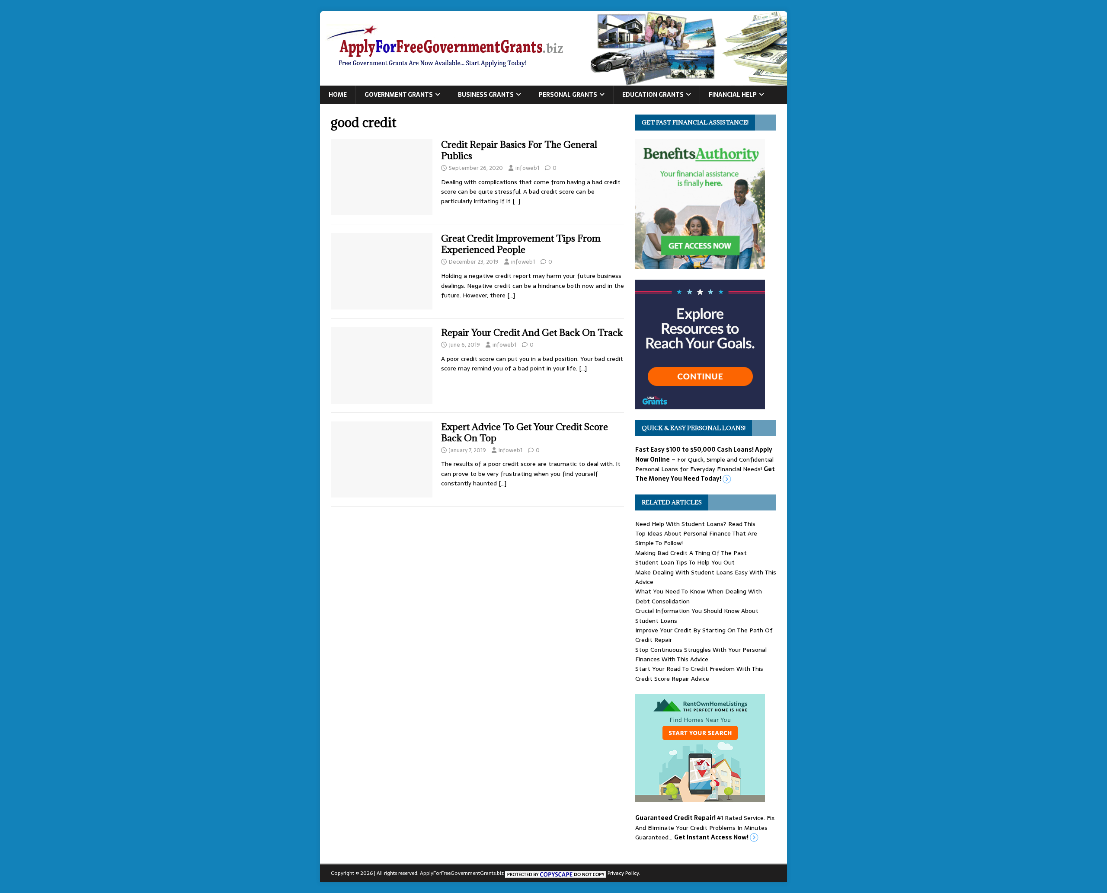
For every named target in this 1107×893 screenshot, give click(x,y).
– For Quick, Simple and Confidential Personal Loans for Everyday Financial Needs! (705, 464)
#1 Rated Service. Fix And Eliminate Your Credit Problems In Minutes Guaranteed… (704, 827)
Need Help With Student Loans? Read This (695, 524)
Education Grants (653, 94)
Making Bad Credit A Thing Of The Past (691, 553)
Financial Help (733, 94)
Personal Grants (568, 94)
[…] (516, 201)
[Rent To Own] (700, 797)
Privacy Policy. (624, 873)
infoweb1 (527, 167)
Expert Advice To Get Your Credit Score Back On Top (524, 432)
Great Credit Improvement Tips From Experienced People (521, 244)
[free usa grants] (700, 404)
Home (338, 94)
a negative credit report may (504, 276)
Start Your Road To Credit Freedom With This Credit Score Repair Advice (699, 673)
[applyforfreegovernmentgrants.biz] (553, 81)
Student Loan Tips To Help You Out (685, 562)
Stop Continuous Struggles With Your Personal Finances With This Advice (701, 654)
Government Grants (399, 94)
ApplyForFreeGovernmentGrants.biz (462, 873)
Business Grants (486, 94)
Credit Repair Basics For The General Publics (519, 150)
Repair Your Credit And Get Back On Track (532, 332)
